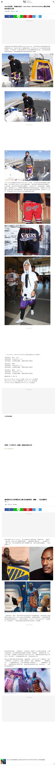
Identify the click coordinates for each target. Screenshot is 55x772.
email (37, 16)
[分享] (9, 16)
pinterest (27, 16)
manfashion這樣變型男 (27, 1)
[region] (29, 32)
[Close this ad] (54, 764)
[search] (53, 2)
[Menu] (2, 2)
